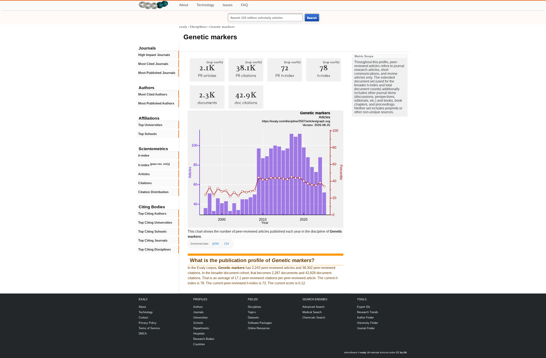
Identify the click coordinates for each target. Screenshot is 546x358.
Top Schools (147, 134)
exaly (183, 27)
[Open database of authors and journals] (153, 2)
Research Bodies (203, 338)
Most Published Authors (156, 103)
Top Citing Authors (152, 213)
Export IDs (363, 306)
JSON (215, 243)
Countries (199, 344)
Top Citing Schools (152, 231)
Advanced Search (313, 306)
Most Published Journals (156, 73)
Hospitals (199, 333)
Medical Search (312, 312)
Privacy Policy (148, 322)
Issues (227, 5)
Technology (205, 5)
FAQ (244, 5)
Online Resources (259, 328)
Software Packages (260, 322)
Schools (198, 322)
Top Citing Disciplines (154, 249)
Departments (201, 328)
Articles (144, 174)
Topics (252, 312)
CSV (226, 243)
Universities (200, 317)
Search (312, 17)
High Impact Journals (154, 55)
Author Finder (365, 317)
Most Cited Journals (153, 64)
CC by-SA (401, 352)
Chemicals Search (313, 317)
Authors (198, 306)
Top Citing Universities (155, 222)
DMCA (143, 333)
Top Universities (150, 125)
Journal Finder (366, 328)
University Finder (367, 322)
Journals (198, 312)
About (183, 5)
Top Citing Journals (152, 240)
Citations (145, 183)
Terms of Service (149, 328)
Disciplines (198, 27)
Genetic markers (222, 27)
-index (143, 155)
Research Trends (367, 312)
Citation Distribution (153, 192)
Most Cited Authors (152, 94)
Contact (143, 317)
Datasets (253, 317)
